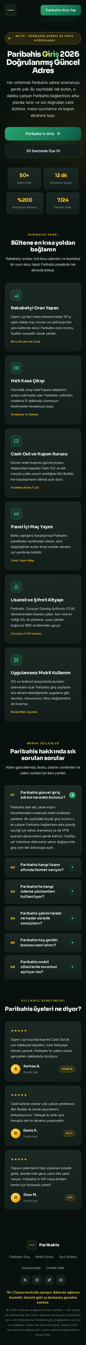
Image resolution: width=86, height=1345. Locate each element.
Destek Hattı (55, 1268)
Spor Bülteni (68, 1257)
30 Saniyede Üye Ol (43, 151)
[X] (25, 1280)
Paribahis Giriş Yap (61, 10)
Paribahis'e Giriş (40, 133)
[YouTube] (60, 1280)
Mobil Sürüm (44, 1257)
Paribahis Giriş (19, 1257)
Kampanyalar (31, 1268)
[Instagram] (37, 1280)
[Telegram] (49, 1280)
